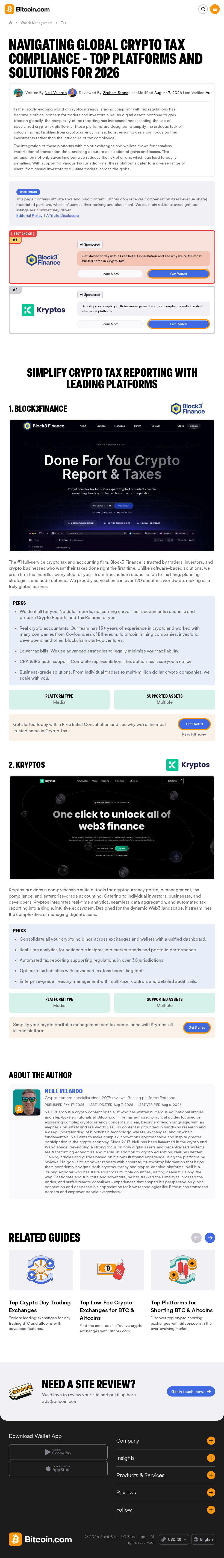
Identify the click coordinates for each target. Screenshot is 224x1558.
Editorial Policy (29, 215)
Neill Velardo (56, 92)
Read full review (194, 734)
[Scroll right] (210, 1238)
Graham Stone (115, 92)
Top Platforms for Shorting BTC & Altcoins (182, 1306)
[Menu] (215, 9)
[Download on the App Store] (58, 1468)
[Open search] (203, 9)
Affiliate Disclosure (62, 215)
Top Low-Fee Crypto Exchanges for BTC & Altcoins (107, 1310)
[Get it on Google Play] (58, 1452)
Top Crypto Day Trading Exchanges (40, 1306)
